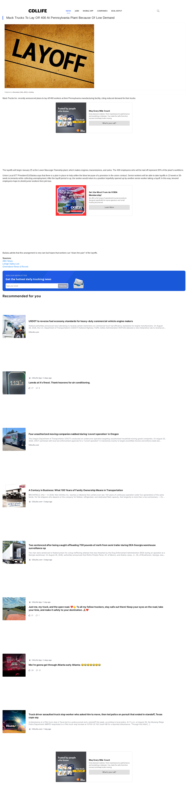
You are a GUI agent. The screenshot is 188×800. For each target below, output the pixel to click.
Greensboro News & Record (15, 267)
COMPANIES (102, 11)
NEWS (68, 11)
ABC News (8, 261)
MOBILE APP (88, 11)
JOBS (77, 11)
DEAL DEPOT (116, 11)
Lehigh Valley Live (11, 264)
